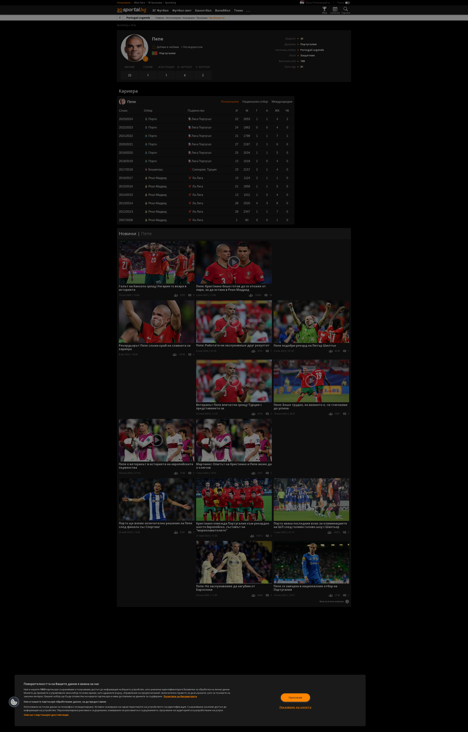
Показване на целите (296, 707)
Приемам (295, 697)
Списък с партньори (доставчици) (46, 714)
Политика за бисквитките (180, 696)
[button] (14, 702)
